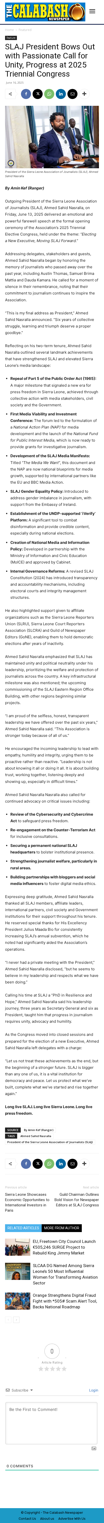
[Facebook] (26, 94)
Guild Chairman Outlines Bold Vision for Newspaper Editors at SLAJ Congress (77, 1199)
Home (9, 30)
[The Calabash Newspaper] (45, 12)
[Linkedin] (61, 94)
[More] (84, 94)
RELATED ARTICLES (23, 1228)
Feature (11, 38)
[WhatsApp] (49, 94)
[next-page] (16, 1320)
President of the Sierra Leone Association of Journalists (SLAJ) (50, 1142)
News (69, 1512)
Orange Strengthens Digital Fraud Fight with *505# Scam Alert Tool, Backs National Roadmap (65, 1301)
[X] (38, 94)
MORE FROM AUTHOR (61, 1228)
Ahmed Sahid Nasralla (35, 1136)
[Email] (72, 94)
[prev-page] (8, 1320)
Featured (25, 30)
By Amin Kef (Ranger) (39, 1130)
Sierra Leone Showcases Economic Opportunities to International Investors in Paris (27, 1202)
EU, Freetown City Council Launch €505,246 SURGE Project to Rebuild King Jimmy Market (64, 1247)
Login (93, 1390)
